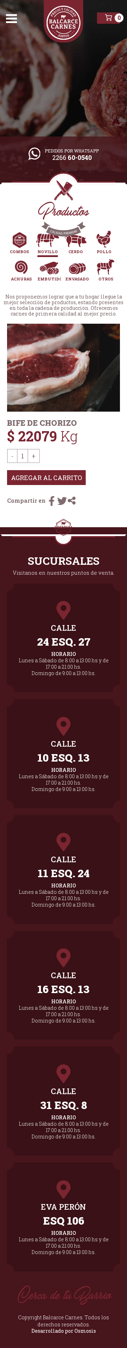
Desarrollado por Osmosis (63, 1330)
